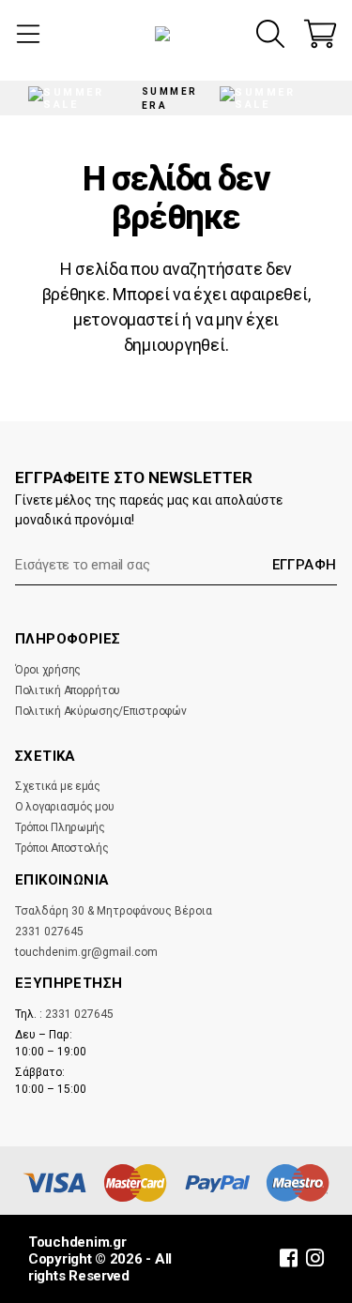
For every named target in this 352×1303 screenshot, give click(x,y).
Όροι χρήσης (48, 669)
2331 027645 (49, 931)
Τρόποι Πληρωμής (60, 827)
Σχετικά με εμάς (57, 786)
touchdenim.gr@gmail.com (86, 952)
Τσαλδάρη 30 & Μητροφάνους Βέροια (113, 910)
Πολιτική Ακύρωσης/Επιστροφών (100, 711)
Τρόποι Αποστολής (62, 848)
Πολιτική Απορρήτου (67, 690)
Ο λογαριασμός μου (64, 806)
